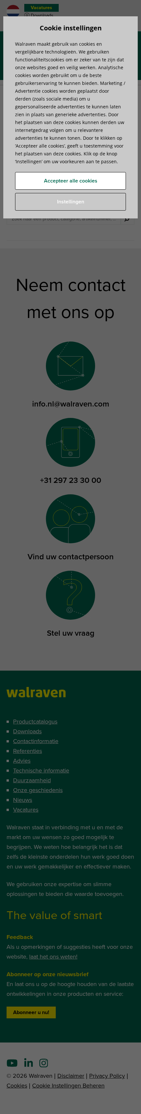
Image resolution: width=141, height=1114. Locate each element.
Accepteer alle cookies (70, 181)
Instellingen (70, 202)
